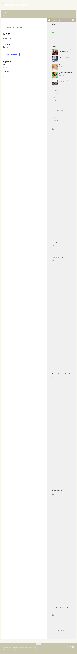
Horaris (17, 12)
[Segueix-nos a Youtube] (73, 20)
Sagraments (31, 12)
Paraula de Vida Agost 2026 (65, 57)
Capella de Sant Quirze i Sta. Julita (60, 607)
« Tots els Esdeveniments (9, 24)
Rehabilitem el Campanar (64, 80)
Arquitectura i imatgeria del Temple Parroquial (63, 374)
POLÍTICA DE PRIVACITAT (59, 630)
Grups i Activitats (47, 12)
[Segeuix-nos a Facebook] (71, 20)
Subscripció (56, 117)
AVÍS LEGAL (56, 634)
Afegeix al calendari (11, 54)
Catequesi (39, 12)
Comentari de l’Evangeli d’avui (66, 12)
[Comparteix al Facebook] (4, 47)
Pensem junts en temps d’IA (65, 64)
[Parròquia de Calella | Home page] (15, 5)
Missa (41, 77)
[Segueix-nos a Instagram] (68, 20)
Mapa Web (56, 120)
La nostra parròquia (57, 242)
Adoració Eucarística (9, 77)
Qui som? (23, 12)
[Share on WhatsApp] (7, 47)
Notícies (10, 12)
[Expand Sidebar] (49, 20)
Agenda (55, 12)
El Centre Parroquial (57, 490)
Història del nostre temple (58, 257)
